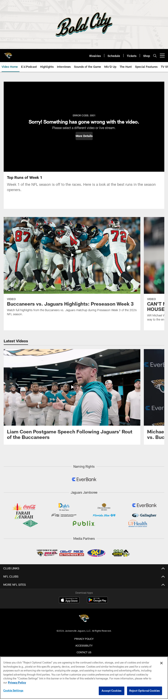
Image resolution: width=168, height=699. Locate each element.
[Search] (155, 55)
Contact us (84, 652)
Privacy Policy (84, 638)
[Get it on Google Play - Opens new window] (97, 602)
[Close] (161, 663)
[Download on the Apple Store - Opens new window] (69, 600)
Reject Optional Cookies (144, 690)
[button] (84, 136)
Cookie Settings (13, 690)
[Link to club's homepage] (8, 54)
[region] (84, 678)
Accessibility (84, 645)
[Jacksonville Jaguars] (84, 619)
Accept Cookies (111, 690)
